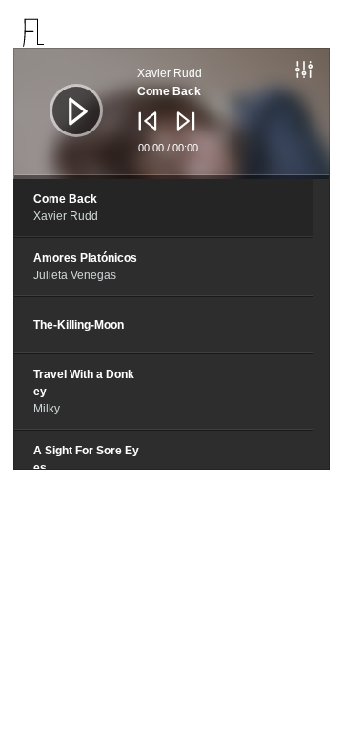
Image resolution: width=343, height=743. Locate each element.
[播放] (61, 96)
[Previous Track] (142, 134)
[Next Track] (181, 134)
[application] (171, 113)
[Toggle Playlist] (323, 72)
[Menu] (314, 32)
